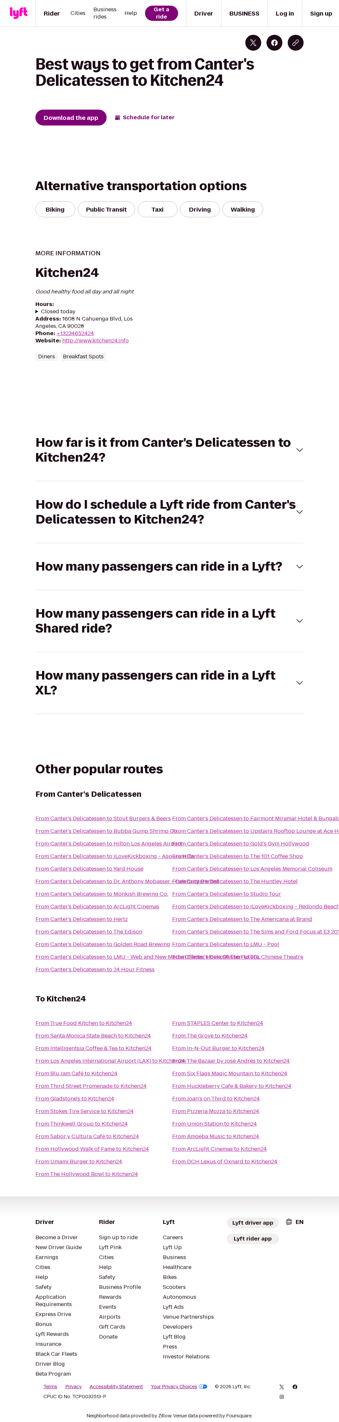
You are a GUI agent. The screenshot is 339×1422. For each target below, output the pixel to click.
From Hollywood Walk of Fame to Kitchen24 (92, 1149)
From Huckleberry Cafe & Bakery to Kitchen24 (231, 1086)
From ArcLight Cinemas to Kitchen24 (219, 1149)
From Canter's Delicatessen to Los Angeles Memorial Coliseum (252, 869)
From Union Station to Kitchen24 (214, 1124)
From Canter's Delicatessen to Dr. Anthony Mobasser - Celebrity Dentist (127, 881)
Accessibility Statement (116, 1386)
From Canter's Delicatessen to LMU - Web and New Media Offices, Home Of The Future (147, 957)
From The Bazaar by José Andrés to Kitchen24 (231, 1061)
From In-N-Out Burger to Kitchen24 (218, 1048)
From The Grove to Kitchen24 (210, 1036)
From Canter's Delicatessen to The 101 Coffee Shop (237, 856)
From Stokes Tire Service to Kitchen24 (84, 1111)
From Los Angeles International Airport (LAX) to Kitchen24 (110, 1061)
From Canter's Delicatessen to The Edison (88, 932)
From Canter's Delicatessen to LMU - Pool (225, 944)
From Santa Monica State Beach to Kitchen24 (93, 1036)
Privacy (73, 1386)
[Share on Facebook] (274, 43)
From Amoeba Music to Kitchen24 (215, 1136)
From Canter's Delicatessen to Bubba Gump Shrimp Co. (106, 831)
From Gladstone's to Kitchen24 (74, 1098)
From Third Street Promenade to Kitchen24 (91, 1086)
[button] (169, 450)
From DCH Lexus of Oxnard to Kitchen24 (224, 1161)
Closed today (58, 311)
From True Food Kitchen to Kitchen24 (83, 1023)
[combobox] (294, 1222)
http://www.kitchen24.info (95, 340)
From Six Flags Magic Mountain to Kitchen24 (229, 1073)
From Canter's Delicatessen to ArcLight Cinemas (97, 906)
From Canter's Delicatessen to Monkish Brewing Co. (101, 894)
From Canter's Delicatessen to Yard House (89, 869)
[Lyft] (18, 13)
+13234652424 (75, 333)
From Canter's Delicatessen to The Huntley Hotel (235, 881)
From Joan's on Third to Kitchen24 (216, 1098)
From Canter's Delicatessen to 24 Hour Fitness (95, 969)
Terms (50, 1386)
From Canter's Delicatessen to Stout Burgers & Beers (103, 818)
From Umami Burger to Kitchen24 (78, 1161)
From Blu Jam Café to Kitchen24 (76, 1073)
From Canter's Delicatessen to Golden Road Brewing (102, 944)
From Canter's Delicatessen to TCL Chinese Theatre (237, 957)
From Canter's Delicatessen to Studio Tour (226, 894)
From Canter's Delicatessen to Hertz (81, 919)
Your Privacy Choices (174, 1386)
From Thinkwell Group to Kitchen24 (81, 1124)
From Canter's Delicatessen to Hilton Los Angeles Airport (108, 843)
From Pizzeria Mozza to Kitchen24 (215, 1111)
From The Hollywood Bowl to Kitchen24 (86, 1174)
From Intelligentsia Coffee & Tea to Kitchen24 (93, 1048)
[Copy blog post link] (296, 43)
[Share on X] (253, 43)
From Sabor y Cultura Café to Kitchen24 (87, 1136)
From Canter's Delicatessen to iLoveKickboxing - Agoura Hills (114, 856)
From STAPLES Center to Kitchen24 (217, 1023)
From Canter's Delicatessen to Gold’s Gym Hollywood (240, 843)
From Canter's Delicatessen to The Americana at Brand (242, 919)
